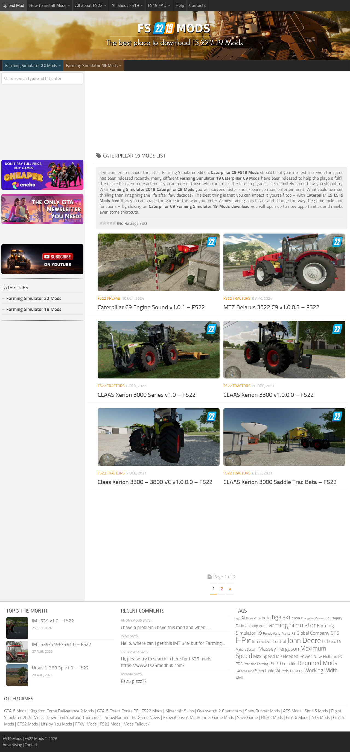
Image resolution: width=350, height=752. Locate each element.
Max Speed (264, 656)
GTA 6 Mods (15, 710)
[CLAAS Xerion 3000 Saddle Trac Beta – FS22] (284, 437)
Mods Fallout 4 (137, 724)
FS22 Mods (152, 710)
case (296, 617)
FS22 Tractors (236, 298)
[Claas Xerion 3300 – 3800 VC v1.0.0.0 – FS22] (159, 437)
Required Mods (317, 663)
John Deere (304, 640)
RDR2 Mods (272, 717)
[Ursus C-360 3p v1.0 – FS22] (17, 675)
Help (180, 5)
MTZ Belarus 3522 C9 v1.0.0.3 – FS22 (271, 307)
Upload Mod (13, 5)
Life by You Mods (56, 724)
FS (293, 633)
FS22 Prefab (109, 298)
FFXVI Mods (86, 724)
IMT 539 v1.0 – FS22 (53, 620)
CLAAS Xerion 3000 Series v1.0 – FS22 (147, 394)
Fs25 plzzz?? (134, 681)
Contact (31, 744)
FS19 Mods (12, 738)
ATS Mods (292, 710)
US (301, 671)
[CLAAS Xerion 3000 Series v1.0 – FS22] (159, 349)
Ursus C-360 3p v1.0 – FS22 (60, 668)
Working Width (321, 670)
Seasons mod (245, 671)
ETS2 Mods (27, 724)
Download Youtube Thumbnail (74, 717)
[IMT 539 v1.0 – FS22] (17, 628)
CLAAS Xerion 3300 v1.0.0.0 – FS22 (268, 394)
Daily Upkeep (247, 625)
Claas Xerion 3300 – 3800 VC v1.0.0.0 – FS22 (155, 482)
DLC (261, 626)
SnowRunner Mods (262, 710)
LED (326, 641)
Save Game (247, 717)
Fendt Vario (272, 633)
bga (276, 617)
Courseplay (334, 618)
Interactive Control (269, 641)
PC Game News (146, 717)
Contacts (197, 5)
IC (249, 641)
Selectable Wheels (272, 670)
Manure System (246, 649)
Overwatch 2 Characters (219, 710)
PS (271, 663)
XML (240, 677)
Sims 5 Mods (316, 710)
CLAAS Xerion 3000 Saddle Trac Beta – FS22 (280, 482)
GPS (335, 633)
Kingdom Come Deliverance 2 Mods (62, 710)
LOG (333, 642)
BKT (286, 618)
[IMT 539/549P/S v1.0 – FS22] (17, 652)
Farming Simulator (290, 625)
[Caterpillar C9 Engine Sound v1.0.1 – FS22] (159, 262)
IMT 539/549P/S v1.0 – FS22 (61, 644)
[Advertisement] (221, 109)
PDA (239, 663)
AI (243, 618)
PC (340, 656)
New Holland (325, 656)
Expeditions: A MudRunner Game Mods (198, 717)
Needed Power (297, 656)
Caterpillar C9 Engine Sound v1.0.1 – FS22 (151, 307)
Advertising (12, 744)
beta (266, 617)
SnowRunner (117, 717)
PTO (279, 663)
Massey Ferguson (278, 649)
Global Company (312, 633)
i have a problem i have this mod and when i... (166, 627)
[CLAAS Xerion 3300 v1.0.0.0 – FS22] (284, 349)
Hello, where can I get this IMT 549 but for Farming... (173, 643)
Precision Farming (256, 664)
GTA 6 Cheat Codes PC (117, 710)
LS (339, 641)
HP (241, 640)
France (286, 634)
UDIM (294, 671)
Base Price (253, 618)
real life (290, 663)
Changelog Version (313, 618)
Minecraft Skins (179, 710)
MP (279, 656)
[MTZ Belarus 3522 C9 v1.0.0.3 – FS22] (284, 262)
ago (238, 618)
